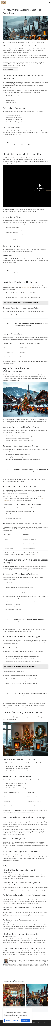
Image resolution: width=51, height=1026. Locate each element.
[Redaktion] (6, 960)
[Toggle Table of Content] (15, 69)
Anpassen (8, 1020)
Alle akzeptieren (25, 1020)
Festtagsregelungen (27, 287)
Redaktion (12, 958)
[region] (17, 1015)
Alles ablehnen (16, 1020)
